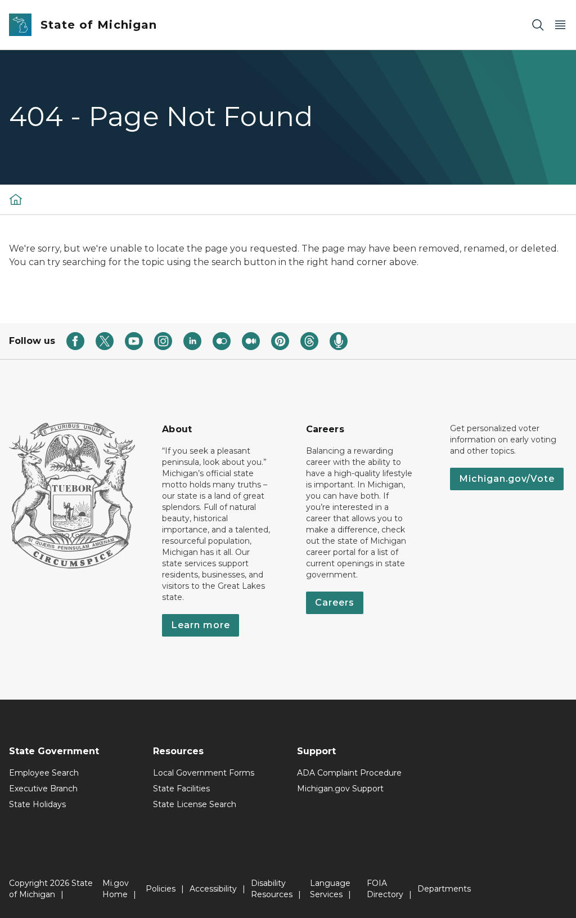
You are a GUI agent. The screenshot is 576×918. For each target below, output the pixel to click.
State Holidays (37, 804)
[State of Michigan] (15, 199)
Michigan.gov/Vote (507, 478)
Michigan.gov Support (340, 788)
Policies (161, 889)
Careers (334, 602)
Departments (444, 889)
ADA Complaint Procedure (349, 773)
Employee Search (44, 773)
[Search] (537, 25)
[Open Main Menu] (560, 25)
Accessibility (213, 889)
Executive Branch (43, 788)
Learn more (200, 625)
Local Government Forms (203, 773)
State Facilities (181, 788)
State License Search (194, 804)
